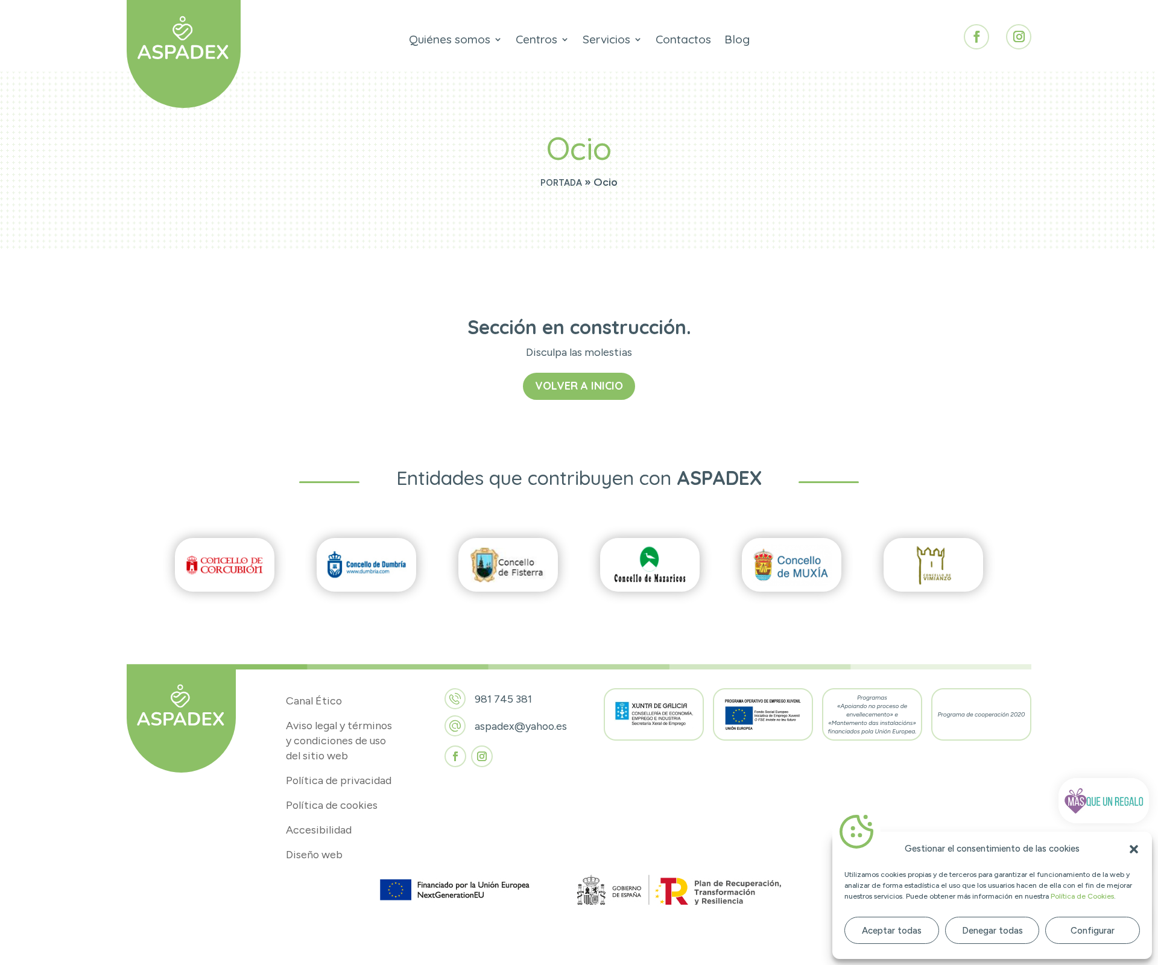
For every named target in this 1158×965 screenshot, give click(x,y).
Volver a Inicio (579, 386)
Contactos (683, 40)
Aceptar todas (892, 930)
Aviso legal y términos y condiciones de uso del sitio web (339, 740)
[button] (1134, 849)
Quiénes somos (449, 40)
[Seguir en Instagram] (1018, 36)
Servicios (606, 40)
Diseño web (314, 854)
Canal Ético (314, 700)
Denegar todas (992, 930)
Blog (737, 40)
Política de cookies (332, 805)
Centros (536, 40)
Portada (561, 182)
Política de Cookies (1082, 896)
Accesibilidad (319, 829)
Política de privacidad (338, 780)
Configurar (1093, 930)
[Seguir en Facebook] (976, 36)
